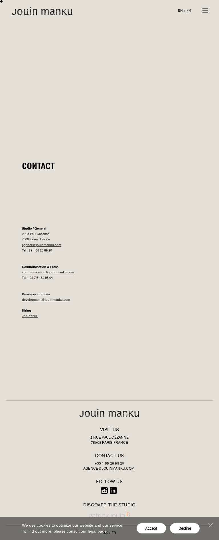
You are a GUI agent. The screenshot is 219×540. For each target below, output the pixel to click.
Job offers (30, 316)
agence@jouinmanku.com (41, 245)
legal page (97, 531)
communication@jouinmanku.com (48, 272)
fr (188, 11)
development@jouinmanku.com (46, 300)
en (180, 11)
